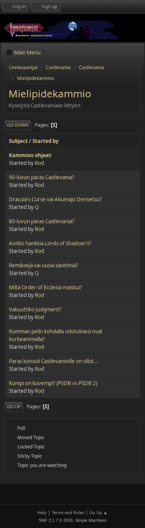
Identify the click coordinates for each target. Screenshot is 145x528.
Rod (39, 163)
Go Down (18, 125)
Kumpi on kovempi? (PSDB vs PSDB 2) (53, 383)
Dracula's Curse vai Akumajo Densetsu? (55, 199)
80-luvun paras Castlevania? (41, 221)
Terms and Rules (68, 512)
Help (42, 512)
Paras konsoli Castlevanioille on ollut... (53, 361)
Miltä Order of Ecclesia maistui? (45, 287)
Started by (45, 141)
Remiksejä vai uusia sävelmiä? (43, 265)
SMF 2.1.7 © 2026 (56, 520)
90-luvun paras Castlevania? (41, 177)
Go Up (13, 406)
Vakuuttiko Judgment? (35, 309)
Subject (18, 141)
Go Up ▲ (98, 512)
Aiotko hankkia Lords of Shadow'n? (50, 243)
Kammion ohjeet (30, 155)
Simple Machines (91, 520)
